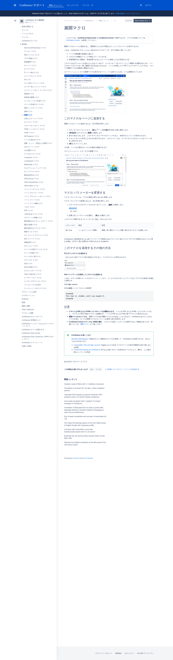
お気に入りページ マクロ (33, 118)
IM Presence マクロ (31, 136)
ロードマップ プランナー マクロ (36, 235)
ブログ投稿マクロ (30, 58)
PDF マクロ (28, 210)
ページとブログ (27, 34)
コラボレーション (28, 295)
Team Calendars (28, 309)
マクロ (24, 44)
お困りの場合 (27, 346)
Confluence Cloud (73, 40)
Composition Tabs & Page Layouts (87, 345)
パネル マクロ (29, 207)
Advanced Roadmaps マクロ (35, 48)
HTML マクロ (29, 133)
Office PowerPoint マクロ (33, 182)
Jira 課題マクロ (30, 150)
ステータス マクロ (31, 260)
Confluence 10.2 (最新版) (34, 20)
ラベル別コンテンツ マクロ (34, 83)
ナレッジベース (72, 5)
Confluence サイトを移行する (33, 329)
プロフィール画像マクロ (33, 217)
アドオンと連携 (27, 313)
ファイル (25, 37)
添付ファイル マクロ (31, 55)
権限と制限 (26, 306)
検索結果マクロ (30, 242)
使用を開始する (27, 26)
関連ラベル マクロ (31, 232)
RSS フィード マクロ (32, 239)
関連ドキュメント (55, 5)
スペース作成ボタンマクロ (34, 104)
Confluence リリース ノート (32, 342)
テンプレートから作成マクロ (34, 101)
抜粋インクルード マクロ (33, 108)
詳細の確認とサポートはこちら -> (128, 13)
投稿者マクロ (29, 94)
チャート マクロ (30, 65)
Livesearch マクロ (31, 157)
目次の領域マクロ (30, 267)
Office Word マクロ (31, 186)
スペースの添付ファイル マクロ (36, 249)
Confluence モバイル (29, 41)
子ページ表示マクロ (31, 72)
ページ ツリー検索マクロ (33, 203)
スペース (25, 30)
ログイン (148, 5)
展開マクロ (28, 115)
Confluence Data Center (31, 333)
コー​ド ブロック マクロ (32, 76)
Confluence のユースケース (32, 316)
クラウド (129, 21)
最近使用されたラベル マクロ (35, 228)
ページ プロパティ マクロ (33, 193)
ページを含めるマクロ (32, 140)
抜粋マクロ (28, 111)
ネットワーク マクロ (31, 171)
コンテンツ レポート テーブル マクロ (38, 90)
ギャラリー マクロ (31, 122)
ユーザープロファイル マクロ (35, 281)
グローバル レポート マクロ (34, 126)
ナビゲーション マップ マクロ (35, 168)
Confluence (76, 458)
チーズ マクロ (29, 69)
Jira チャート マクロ (31, 147)
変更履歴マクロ (30, 62)
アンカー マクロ (30, 51)
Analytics (25, 299)
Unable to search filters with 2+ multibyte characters (84, 384)
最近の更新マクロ (30, 225)
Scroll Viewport (88, 458)
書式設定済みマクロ (31, 175)
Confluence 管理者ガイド (31, 320)
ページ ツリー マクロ (32, 200)
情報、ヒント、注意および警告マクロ (38, 143)
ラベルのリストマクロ (32, 154)
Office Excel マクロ (31, 179)
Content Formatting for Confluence (87, 350)
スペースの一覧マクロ (32, 256)
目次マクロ (28, 263)
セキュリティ (129, 653)
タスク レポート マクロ (32, 271)
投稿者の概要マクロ (31, 97)
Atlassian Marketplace (79, 339)
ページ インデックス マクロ (34, 189)
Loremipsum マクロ (31, 161)
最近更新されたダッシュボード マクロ (38, 221)
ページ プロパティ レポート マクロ (37, 196)
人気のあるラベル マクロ (33, 214)
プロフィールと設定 (29, 292)
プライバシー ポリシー (103, 653)
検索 (141, 5)
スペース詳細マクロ (31, 253)
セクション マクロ (31, 246)
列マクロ (27, 80)
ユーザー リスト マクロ (32, 278)
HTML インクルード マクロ (34, 129)
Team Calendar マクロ (32, 274)
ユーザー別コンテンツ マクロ (35, 87)
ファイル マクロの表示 (32, 285)
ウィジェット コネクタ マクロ (35, 288)
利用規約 (118, 653)
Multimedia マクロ (31, 164)
